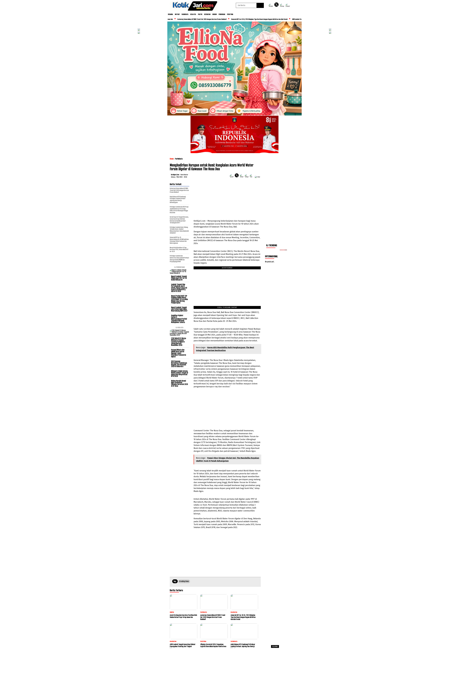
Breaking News (184, 581)
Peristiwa (230, 14)
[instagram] (282, 6)
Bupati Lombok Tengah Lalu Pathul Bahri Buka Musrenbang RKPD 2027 (179, 309)
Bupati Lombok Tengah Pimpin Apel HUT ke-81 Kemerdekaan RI (179, 278)
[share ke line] (252, 177)
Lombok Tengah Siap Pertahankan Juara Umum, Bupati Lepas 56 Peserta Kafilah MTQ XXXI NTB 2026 (179, 287)
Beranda (170, 14)
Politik (200, 14)
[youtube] (288, 6)
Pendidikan (222, 14)
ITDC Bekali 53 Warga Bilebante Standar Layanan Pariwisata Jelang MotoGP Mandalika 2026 (178, 341)
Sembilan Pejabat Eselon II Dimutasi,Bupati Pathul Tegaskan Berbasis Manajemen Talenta (179, 318)
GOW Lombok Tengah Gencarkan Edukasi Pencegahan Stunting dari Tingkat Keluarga (296, 19)
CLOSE (275, 646)
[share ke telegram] (247, 177)
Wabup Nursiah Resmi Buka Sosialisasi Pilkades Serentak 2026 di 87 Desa (179, 383)
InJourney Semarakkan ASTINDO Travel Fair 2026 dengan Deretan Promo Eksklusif (181, 19)
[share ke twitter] (237, 177)
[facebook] (271, 6)
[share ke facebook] (232, 177)
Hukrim (214, 14)
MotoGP (177, 14)
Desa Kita (193, 14)
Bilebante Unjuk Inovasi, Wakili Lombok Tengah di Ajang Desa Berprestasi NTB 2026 (179, 373)
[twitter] (276, 6)
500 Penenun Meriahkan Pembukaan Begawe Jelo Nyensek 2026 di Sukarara (179, 363)
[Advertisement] (234, 668)
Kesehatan (207, 14)
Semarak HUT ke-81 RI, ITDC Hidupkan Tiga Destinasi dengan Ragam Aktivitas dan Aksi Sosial (238, 19)
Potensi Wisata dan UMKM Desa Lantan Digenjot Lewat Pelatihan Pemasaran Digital (178, 353)
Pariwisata (185, 14)
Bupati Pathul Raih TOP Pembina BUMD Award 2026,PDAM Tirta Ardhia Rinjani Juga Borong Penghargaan (179, 299)
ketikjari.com (175, 175)
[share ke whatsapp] (242, 177)
